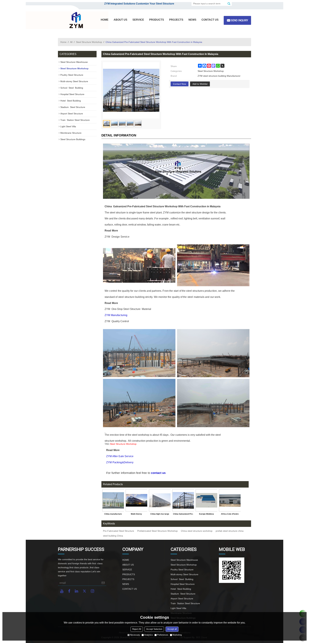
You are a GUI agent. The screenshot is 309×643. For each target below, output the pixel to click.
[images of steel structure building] (139, 403)
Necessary (135, 635)
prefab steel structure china (229, 531)
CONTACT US (210, 19)
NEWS (192, 19)
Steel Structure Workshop (89, 42)
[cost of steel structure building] (176, 171)
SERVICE (138, 19)
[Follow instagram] (92, 591)
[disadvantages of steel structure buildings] (213, 265)
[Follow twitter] (84, 591)
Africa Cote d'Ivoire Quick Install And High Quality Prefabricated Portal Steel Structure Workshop (230, 514)
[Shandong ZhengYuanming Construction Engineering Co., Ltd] (75, 20)
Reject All (136, 629)
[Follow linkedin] (76, 591)
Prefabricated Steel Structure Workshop (157, 531)
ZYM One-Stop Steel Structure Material (128, 309)
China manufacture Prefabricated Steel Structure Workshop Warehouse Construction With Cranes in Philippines (113, 514)
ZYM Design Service (117, 236)
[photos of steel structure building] (213, 403)
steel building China (113, 535)
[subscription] (103, 583)
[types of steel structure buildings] (213, 353)
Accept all (172, 629)
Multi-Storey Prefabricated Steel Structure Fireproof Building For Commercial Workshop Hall (136, 514)
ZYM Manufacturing (116, 315)
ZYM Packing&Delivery (120, 462)
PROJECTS (176, 19)
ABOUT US (120, 19)
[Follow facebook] (69, 591)
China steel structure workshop (196, 531)
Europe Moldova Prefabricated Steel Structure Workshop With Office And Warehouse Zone (206, 514)
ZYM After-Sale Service (119, 456)
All (71, 42)
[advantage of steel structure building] (139, 265)
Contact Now (179, 84)
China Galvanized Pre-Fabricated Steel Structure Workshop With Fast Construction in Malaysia (183, 514)
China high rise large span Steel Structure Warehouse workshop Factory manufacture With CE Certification (160, 514)
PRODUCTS (156, 19)
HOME (104, 19)
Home (63, 42)
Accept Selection (154, 629)
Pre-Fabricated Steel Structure (118, 531)
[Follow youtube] (62, 591)
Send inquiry (239, 20)
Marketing (177, 635)
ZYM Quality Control (117, 321)
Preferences (162, 635)
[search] (229, 3)
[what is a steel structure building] (139, 353)
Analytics (148, 635)
